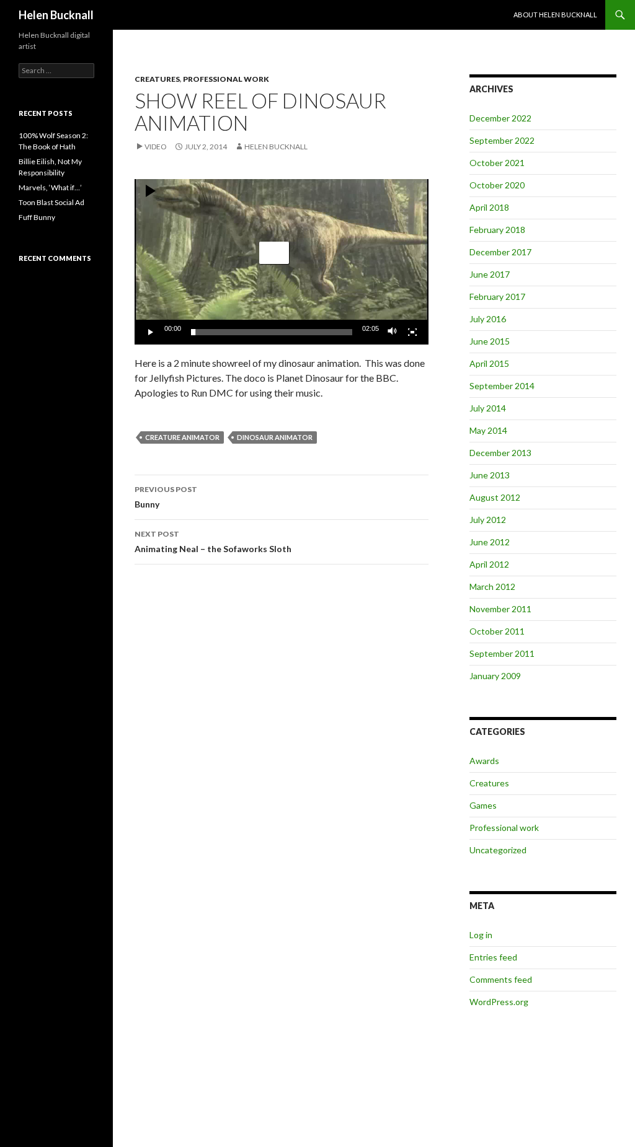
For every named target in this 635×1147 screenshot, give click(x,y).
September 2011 (502, 653)
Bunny (166, 497)
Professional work (226, 79)
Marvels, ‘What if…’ (50, 187)
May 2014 (488, 430)
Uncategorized (497, 850)
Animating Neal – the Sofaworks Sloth (213, 541)
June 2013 (489, 475)
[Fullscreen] (412, 332)
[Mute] (392, 332)
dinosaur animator (275, 437)
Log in (480, 934)
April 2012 (489, 564)
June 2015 (489, 341)
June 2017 (489, 274)
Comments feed (500, 979)
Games (483, 805)
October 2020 (497, 185)
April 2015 (489, 363)
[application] (282, 262)
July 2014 (487, 408)
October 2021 (497, 162)
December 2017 (500, 252)
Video (155, 146)
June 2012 (489, 542)
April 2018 (489, 207)
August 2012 (494, 497)
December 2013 (500, 452)
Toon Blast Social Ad (51, 202)
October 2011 (497, 631)
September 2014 (502, 385)
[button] (274, 253)
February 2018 (497, 229)
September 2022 (502, 140)
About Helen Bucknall (555, 15)
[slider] (271, 332)
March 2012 (492, 586)
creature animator (182, 437)
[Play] (150, 332)
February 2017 (497, 296)
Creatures (157, 79)
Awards (484, 760)
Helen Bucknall (56, 15)
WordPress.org (498, 1001)
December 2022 (500, 118)
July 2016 (487, 319)
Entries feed (493, 957)
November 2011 (500, 609)
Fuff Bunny (37, 217)
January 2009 (495, 675)
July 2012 (487, 519)
